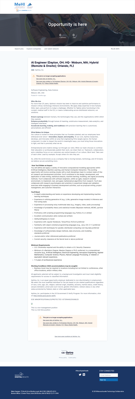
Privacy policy (63, 357)
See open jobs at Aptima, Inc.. (46, 79)
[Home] (24, 7)
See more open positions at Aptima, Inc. (67, 336)
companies (34, 49)
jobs (19, 49)
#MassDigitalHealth (82, 371)
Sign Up (103, 380)
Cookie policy (72, 357)
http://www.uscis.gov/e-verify (45, 296)
